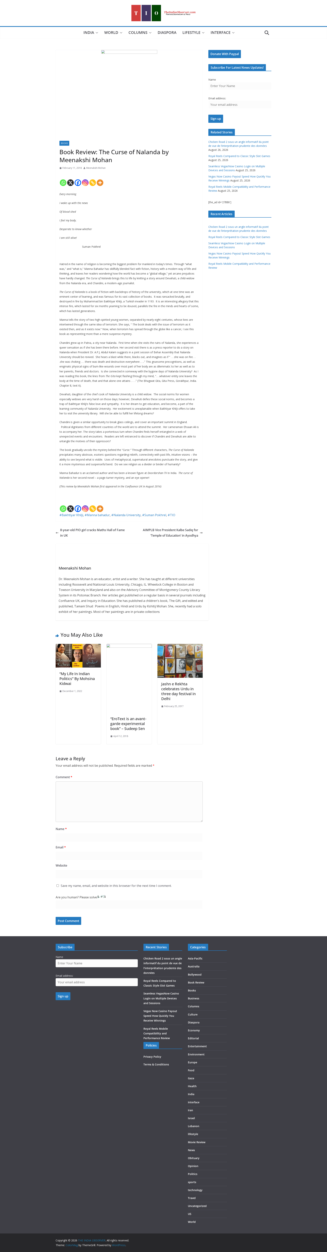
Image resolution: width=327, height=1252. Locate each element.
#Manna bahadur (97, 515)
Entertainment (197, 1046)
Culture (193, 1014)
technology (195, 1190)
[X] (70, 179)
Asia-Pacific (195, 958)
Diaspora (167, 32)
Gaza (191, 1078)
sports (192, 1182)
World (111, 32)
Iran (190, 1110)
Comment (64, 777)
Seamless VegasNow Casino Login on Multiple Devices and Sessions (161, 998)
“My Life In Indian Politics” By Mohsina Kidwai (77, 678)
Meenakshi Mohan (96, 168)
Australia (193, 966)
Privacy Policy (152, 1056)
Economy (194, 1030)
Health (192, 1086)
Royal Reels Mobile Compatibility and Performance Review (156, 1033)
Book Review (196, 982)
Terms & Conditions (156, 1064)
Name (61, 829)
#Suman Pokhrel (154, 515)
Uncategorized (197, 1206)
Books (64, 143)
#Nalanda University (126, 515)
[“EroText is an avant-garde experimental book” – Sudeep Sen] (129, 646)
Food (191, 1070)
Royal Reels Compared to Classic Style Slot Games (239, 156)
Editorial (193, 1038)
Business (193, 998)
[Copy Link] (92, 179)
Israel (191, 1118)
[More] (100, 179)
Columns (137, 32)
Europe (192, 1062)
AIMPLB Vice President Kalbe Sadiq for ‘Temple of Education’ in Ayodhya (170, 533)
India (88, 32)
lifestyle (191, 32)
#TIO (171, 515)
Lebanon (193, 1126)
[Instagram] (85, 179)
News (191, 1150)
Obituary (193, 1158)
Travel (192, 1198)
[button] (96, 33)
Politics (192, 1174)
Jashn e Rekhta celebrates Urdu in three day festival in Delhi (178, 691)
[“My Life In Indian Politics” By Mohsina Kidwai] (78, 646)
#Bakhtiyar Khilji (71, 515)
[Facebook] (78, 179)
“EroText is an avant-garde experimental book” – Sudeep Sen (128, 723)
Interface (220, 32)
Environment (196, 1054)
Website (61, 865)
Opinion (193, 1166)
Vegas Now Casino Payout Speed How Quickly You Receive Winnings (160, 1015)
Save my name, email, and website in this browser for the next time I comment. (116, 886)
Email (61, 847)
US (189, 1214)
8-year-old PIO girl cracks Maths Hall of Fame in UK (92, 533)
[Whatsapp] (63, 179)
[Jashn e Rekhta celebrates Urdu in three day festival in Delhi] (180, 646)
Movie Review (196, 1142)
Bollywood (195, 974)
